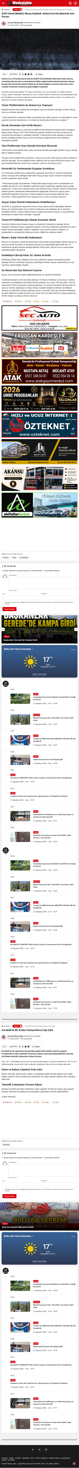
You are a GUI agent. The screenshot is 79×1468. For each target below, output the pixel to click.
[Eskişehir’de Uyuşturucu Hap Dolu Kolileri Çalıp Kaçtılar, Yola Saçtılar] (39, 835)
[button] (70, 3)
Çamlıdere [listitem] (24, 557)
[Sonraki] (75, 629)
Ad (4, 593)
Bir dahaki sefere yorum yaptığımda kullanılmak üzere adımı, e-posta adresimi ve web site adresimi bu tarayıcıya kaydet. (39, 603)
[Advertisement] (39, 533)
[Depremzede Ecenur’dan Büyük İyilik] (39, 758)
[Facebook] (32, 1449)
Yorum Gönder (9, 609)
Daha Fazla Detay (39, 674)
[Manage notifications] (74, 1463)
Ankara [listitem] (6, 557)
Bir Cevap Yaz (10, 566)
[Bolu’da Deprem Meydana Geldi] (39, 1216)
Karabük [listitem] (6, 1144)
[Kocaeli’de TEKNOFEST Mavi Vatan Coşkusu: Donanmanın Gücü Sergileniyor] (39, 777)
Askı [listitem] (14, 557)
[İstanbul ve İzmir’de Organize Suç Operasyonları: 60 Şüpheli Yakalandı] (39, 795)
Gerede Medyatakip (15, 23)
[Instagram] (46, 1449)
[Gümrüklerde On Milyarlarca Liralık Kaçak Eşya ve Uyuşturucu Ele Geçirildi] (39, 814)
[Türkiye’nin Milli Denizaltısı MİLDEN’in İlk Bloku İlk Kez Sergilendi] (39, 738)
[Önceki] (3, 629)
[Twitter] (39, 1449)
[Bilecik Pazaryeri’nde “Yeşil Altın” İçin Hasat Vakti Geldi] (39, 718)
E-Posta (44, 593)
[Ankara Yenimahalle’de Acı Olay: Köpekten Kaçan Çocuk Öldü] (39, 629)
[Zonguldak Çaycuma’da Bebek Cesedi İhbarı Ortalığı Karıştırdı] (39, 693)
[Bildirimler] (75, 3)
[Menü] (4, 3)
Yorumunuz (13, 575)
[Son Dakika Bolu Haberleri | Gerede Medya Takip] (19, 3)
